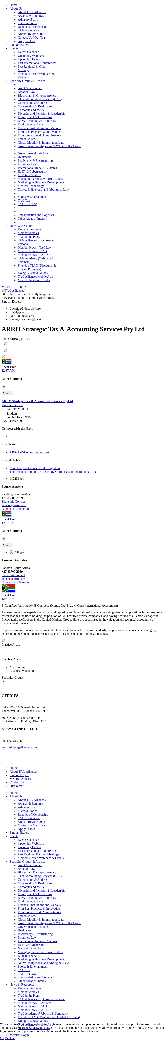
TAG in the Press (29, 236)
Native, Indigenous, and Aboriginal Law (43, 189)
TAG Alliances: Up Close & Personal (41, 999)
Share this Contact (13, 501)
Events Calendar (28, 52)
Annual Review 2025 (31, 34)
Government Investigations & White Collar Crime (49, 146)
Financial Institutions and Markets (39, 128)
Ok (2, 1038)
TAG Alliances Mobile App (35, 276)
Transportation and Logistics (36, 215)
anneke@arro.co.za (14, 505)
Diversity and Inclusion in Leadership (41, 113)
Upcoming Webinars (31, 55)
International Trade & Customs (37, 168)
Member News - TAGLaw (35, 247)
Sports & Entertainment (32, 197)
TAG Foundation (29, 30)
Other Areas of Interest (32, 218)
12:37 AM (8, 370)
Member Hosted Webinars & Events (41, 858)
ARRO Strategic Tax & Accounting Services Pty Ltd (37, 401)
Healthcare (24, 157)
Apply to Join (26, 41)
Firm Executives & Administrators (39, 135)
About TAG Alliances (32, 12)
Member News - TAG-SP (34, 254)
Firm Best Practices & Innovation (39, 131)
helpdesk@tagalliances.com (19, 747)
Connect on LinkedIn (15, 508)
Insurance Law (27, 164)
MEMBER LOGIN (14, 287)
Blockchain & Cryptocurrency (37, 95)
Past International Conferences (37, 63)
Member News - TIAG (32, 251)
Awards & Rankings (31, 15)
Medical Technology (31, 186)
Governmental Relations (33, 153)
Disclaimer (16, 786)
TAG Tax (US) (27, 204)
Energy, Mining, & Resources (37, 120)
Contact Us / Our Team (32, 37)
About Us (16, 8)
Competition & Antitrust (33, 102)
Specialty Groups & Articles (27, 81)
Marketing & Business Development (41, 182)
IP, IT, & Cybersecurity (32, 171)
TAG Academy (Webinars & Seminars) (43, 1013)
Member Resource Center (34, 280)
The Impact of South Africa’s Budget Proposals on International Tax (53, 471)
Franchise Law (27, 139)
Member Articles (28, 233)
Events (14, 48)
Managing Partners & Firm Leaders (40, 178)
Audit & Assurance (30, 88)
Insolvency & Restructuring (35, 160)
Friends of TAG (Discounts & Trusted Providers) (37, 267)
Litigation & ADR (29, 175)
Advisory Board (28, 19)
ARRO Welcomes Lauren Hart (29, 452)
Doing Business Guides (33, 273)
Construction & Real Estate (35, 106)
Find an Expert (19, 44)
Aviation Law (26, 92)
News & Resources (22, 225)
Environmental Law (30, 124)
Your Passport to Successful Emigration (35, 468)
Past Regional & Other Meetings (38, 854)
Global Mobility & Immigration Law (41, 142)
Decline (10, 1038)
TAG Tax (24, 200)
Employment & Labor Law (35, 117)
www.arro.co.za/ (12, 405)
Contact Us (17, 782)
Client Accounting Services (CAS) (40, 99)
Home (14, 5)
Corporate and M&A (31, 110)
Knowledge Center (30, 229)
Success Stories (27, 23)
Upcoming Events (29, 59)
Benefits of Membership (33, 26)
